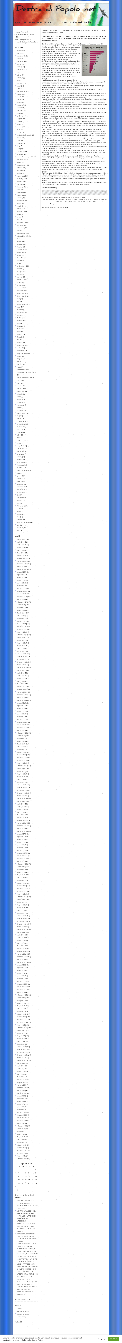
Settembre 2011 (22, 1028)
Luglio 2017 (20, 837)
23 (36, 1180)
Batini (18, 89)
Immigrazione (77, 191)
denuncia (20, 160)
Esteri (18, 190)
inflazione (20, 271)
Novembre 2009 (22, 1088)
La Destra (20, 282)
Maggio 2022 (21, 678)
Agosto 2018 (21, 801)
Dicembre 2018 (22, 790)
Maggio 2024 (21, 613)
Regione (19, 427)
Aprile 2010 (20, 1074)
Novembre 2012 (22, 989)
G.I (21, 1322)
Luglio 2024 (20, 607)
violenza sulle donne (23, 522)
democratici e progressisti (25, 157)
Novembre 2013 (22, 957)
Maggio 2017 (21, 842)
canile (18, 116)
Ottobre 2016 (21, 861)
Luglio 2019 (20, 771)
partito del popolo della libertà (26, 372)
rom (18, 438)
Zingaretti (20, 528)
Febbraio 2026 (21, 556)
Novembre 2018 (22, 793)
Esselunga (20, 187)
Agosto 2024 (21, 605)
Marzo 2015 (20, 913)
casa (18, 130)
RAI (18, 416)
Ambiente (20, 69)
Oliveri (19, 361)
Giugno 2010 (21, 1069)
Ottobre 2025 (21, 566)
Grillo (18, 260)
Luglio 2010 (20, 1066)
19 (22, 1180)
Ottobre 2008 (21, 1123)
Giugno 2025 (21, 577)
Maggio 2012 (21, 1006)
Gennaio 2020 (21, 755)
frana (18, 230)
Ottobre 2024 (21, 599)
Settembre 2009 (22, 1093)
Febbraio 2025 (21, 588)
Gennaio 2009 (21, 1115)
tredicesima (20, 498)
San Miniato (20, 451)
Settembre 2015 (22, 897)
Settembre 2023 (22, 635)
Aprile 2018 (20, 812)
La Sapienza (21, 285)
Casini (19, 132)
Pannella (19, 364)
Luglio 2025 (20, 575)
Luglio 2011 (20, 1033)
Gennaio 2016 (21, 886)
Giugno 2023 (21, 643)
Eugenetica (20, 192)
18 (19, 1180)
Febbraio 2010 (21, 1079)
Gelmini (19, 241)
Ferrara (19, 203)
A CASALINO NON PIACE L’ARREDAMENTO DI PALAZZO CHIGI (64, 197)
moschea (20, 334)
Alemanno (20, 61)
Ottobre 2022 (21, 665)
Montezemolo (21, 329)
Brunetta (19, 108)
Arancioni (20, 78)
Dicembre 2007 (22, 1150)
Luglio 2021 (20, 706)
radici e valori (21, 413)
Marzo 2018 (20, 815)
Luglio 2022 (20, 673)
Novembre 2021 (22, 695)
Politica (19, 391)
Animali (19, 75)
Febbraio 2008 (21, 1145)
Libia (18, 299)
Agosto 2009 (21, 1096)
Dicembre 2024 (22, 594)
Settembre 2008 (22, 1126)
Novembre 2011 (22, 1022)
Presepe (19, 402)
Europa (19, 195)
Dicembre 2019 (22, 757)
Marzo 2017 (20, 848)
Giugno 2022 (21, 676)
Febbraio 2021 (21, 719)
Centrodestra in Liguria (24, 135)
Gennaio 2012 (21, 1017)
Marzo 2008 (20, 1142)
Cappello (20, 119)
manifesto (20, 310)
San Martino (20, 449)
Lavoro (19, 288)
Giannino (20, 247)
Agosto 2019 (21, 768)
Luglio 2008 (20, 1131)
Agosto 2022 (21, 670)
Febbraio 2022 (21, 687)
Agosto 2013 (21, 965)
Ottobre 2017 (21, 828)
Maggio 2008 (21, 1137)
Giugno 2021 (21, 708)
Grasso (19, 255)
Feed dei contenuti (23, 1311)
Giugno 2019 (21, 774)
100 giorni (20, 50)
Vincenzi (19, 519)
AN (18, 72)
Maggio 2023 (21, 646)
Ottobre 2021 (21, 697)
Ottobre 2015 (21, 894)
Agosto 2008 (21, 1129)
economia (20, 176)
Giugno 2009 (21, 1101)
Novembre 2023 (22, 629)
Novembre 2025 (22, 564)
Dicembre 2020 (22, 725)
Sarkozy (19, 457)
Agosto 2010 (21, 1063)
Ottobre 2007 (21, 1156)
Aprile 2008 (20, 1139)
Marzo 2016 (20, 880)
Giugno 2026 (21, 545)
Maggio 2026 (21, 547)
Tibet (18, 495)
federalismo (20, 200)
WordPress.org (21, 1317)
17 (15, 1180)
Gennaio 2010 (21, 1082)
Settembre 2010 (22, 1060)
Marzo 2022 (20, 684)
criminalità (20, 154)
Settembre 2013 (22, 962)
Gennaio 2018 (21, 820)
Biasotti (19, 97)
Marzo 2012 (20, 1011)
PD (18, 380)
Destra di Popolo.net (61, 15)
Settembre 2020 (22, 733)
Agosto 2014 (21, 932)
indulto (19, 269)
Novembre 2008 (22, 1120)
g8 (17, 239)
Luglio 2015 (20, 902)
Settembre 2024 (22, 602)
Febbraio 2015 (21, 916)
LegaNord (20, 290)
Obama (19, 356)
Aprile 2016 (20, 878)
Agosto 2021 (21, 703)
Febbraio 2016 (21, 883)
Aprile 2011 (20, 1041)
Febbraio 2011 (21, 1047)
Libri (18, 301)
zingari (19, 530)
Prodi (18, 408)
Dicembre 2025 (22, 561)
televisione (20, 487)
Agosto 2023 (21, 637)
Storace (19, 481)
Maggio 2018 (21, 809)
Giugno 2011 (21, 1036)
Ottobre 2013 (21, 959)
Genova (19, 244)
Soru (18, 473)
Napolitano (20, 345)
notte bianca (21, 351)
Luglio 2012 (20, 1000)
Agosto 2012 (21, 998)
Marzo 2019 (20, 782)
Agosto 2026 (21, 539)
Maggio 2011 (21, 1039)
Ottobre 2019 (21, 763)
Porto (18, 397)
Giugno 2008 (21, 1134)
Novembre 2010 (22, 1055)
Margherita (20, 312)
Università (20, 506)
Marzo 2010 (20, 1077)
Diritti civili (20, 170)
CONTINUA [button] (114, 1339)
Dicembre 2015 (22, 888)
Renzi (18, 429)
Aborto (19, 53)
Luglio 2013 (20, 968)
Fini (18, 214)
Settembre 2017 (22, 831)
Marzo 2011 (20, 1044)
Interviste (19, 277)
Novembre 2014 (22, 924)
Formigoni (20, 225)
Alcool (19, 59)
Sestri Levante (21, 462)
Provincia (20, 410)
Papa (18, 367)
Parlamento (20, 370)
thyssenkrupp (21, 492)
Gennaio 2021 (21, 722)
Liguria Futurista (22, 304)
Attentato (19, 83)
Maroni (19, 315)
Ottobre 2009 (21, 1090)
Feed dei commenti (23, 1314)
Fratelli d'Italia (21, 233)
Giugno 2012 (21, 1003)
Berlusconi (20, 91)
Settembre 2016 (22, 864)
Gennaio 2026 (21, 558)
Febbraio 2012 (21, 1014)
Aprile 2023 (20, 648)
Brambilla (20, 105)
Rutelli (19, 443)
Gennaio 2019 (21, 787)
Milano (19, 326)
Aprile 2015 (20, 910)
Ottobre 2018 (21, 796)
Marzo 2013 (20, 978)
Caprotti (19, 121)
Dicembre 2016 (22, 856)
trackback (58, 193)
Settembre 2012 (22, 995)
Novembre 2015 (22, 891)
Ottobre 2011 (21, 1025)
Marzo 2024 (20, 618)
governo (19, 252)
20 (26, 1180)
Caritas (19, 124)
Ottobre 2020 (21, 730)
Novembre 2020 (22, 727)
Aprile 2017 (20, 845)
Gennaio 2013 (21, 984)
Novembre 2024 (22, 596)
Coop (18, 146)
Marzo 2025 (20, 586)
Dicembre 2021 (22, 692)
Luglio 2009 (20, 1099)
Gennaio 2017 (21, 853)
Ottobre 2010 (21, 1058)
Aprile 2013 (20, 976)
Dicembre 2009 (22, 1085)
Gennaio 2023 (21, 657)
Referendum (21, 424)
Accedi (19, 1309)
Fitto (18, 220)
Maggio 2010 (21, 1071)
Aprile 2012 (20, 1009)
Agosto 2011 (21, 1030)
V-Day (18, 509)
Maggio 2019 (21, 777)
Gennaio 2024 (21, 624)
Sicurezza (20, 465)
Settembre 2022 (22, 667)
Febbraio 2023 (21, 654)
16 (36, 1176)
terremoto (20, 489)
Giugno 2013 (21, 970)
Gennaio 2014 (21, 951)
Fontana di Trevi (22, 222)
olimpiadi (20, 359)
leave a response (51, 193)
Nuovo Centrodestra (23, 353)
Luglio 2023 (20, 640)
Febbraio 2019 (21, 785)
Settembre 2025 (22, 569)
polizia (19, 394)
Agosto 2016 (21, 867)
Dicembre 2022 (22, 659)
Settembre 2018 (22, 798)
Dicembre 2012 (22, 987)
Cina (18, 140)
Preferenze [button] (102, 1339)
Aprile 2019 (20, 779)
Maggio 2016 (21, 875)
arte (18, 80)
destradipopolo (21, 165)
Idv (17, 263)
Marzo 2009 (20, 1109)
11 (19, 1176)
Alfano (19, 64)
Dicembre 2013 (22, 954)
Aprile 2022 (20, 681)
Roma (18, 440)
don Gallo (20, 173)
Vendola (19, 514)
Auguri (19, 86)
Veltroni (19, 511)
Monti (18, 331)
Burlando (20, 110)
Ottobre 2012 (21, 992)
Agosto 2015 (21, 899)
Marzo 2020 (20, 749)
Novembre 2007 (22, 1153)
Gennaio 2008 (21, 1148)
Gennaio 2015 (21, 918)
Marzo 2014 (20, 946)
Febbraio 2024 (21, 621)
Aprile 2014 (20, 943)
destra (19, 162)
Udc (18, 503)
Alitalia (19, 67)
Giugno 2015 (21, 905)
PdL (18, 383)
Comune (19, 143)
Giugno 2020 (21, 741)
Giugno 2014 (21, 938)
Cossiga (19, 149)
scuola (19, 459)
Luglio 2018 (20, 804)
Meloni (19, 323)
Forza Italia (20, 228)
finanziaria (20, 211)
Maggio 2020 (21, 744)
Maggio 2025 (21, 580)
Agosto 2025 (21, 572)
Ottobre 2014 (21, 927)
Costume (19, 151)
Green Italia (20, 258)
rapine (19, 419)
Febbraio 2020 (21, 752)
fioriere (19, 217)
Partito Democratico (23, 378)
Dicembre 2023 (22, 626)
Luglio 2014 (20, 935)
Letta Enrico (20, 293)
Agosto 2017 (21, 834)
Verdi (18, 517)
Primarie (19, 405)
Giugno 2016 (21, 872)
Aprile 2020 (20, 747)
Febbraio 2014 (21, 948)
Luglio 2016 (20, 869)
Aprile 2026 (20, 550)
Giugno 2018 (21, 807)
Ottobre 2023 (21, 632)
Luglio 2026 (20, 542)
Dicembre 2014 (22, 921)
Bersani (19, 94)
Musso (19, 337)
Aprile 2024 (20, 616)
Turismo (19, 500)
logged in (53, 207)
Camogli (19, 113)
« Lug (16, 1190)
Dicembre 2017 (22, 823)
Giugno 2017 (21, 839)
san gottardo (21, 446)
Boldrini (19, 99)
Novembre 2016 (22, 858)
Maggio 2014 (21, 940)
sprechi (19, 476)
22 (32, 1180)
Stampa (19, 479)
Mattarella (20, 321)
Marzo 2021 (20, 717)
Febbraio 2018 (21, 817)
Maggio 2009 (21, 1104)
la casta (19, 280)
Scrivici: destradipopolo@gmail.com (26, 42)
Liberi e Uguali (21, 296)
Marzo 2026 (20, 553)
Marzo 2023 (20, 651)
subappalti (20, 484)
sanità (18, 454)
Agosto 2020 (21, 736)
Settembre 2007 (22, 1159)
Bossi (18, 102)
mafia (18, 307)
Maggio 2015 (21, 908)
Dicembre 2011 (21, 1019)
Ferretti (19, 206)
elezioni (19, 179)
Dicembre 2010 (22, 1052)
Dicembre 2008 (22, 1118)
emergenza (20, 181)
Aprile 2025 (20, 583)
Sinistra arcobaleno (23, 470)
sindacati (19, 468)
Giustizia (19, 250)
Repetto (19, 432)
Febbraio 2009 (21, 1112)
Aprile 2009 (20, 1107)
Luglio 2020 (20, 738)
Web (18, 525)
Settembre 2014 (22, 929)
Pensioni (19, 388)
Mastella (19, 318)
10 (15, 1176)
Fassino (19, 198)
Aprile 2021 (20, 714)
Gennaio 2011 (21, 1049)
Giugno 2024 (21, 610)
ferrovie (19, 209)
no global (20, 348)
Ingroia (19, 274)
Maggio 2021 (21, 711)
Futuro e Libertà (22, 236)
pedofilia (19, 386)
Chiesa (19, 138)
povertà (19, 399)
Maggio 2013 (21, 973)
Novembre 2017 (22, 826)
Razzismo (20, 421)
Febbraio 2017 (21, 850)
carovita (19, 127)
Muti (18, 340)
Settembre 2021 (22, 700)
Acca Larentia (21, 56)
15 (32, 1176)
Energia (19, 184)
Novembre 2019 (22, 760)
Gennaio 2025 (21, 591)
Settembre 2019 (22, 766)
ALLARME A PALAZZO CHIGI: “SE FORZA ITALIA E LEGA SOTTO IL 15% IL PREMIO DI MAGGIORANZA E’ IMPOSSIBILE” (26, 1216)
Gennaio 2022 (21, 689)
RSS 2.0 (104, 191)
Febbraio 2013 (21, 981)
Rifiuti (18, 435)
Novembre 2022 (22, 662)
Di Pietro (19, 168)
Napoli (19, 342)
